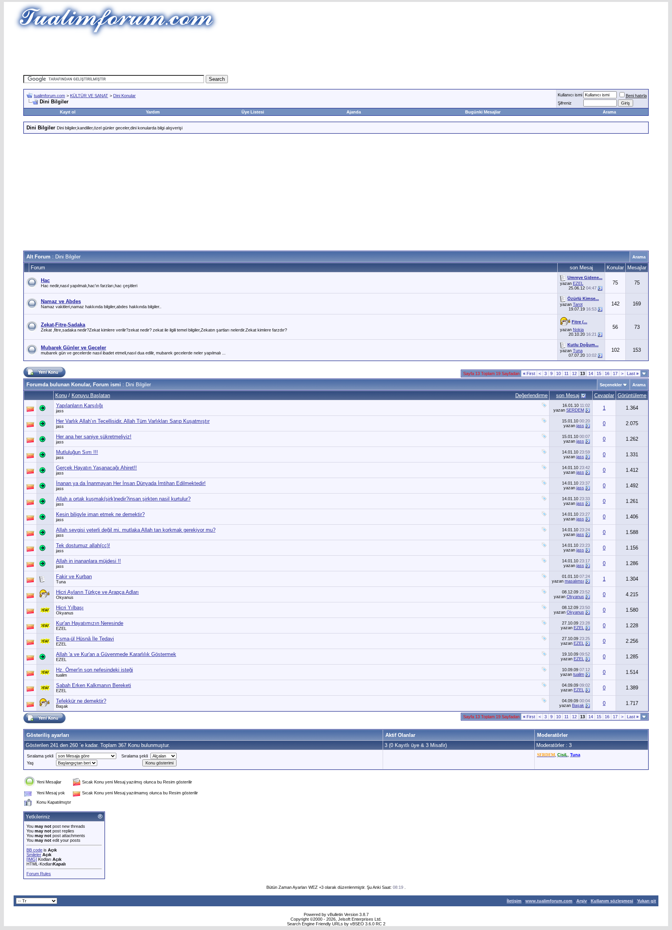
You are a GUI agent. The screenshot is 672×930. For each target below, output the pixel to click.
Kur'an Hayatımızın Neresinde (89, 623)
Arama (609, 112)
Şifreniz (565, 103)
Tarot (578, 304)
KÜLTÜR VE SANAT (89, 95)
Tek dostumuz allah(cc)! (83, 545)
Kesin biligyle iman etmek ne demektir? (100, 514)
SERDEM (575, 410)
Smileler (33, 854)
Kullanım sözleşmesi (612, 901)
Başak (62, 706)
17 (615, 373)
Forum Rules (38, 873)
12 (574, 373)
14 (590, 373)
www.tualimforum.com (548, 901)
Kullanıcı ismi (570, 94)
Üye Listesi (253, 112)
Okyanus (65, 597)
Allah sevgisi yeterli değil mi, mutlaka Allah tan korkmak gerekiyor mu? (135, 530)
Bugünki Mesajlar (482, 112)
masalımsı (574, 581)
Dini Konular (124, 95)
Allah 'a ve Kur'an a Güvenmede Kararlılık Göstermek (116, 654)
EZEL (578, 283)
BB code (34, 850)
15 (599, 373)
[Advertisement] (193, 56)
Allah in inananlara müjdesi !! (88, 561)
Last (633, 373)
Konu (61, 395)
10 (558, 373)
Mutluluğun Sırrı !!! (77, 452)
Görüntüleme (632, 395)
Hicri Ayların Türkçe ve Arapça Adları (97, 592)
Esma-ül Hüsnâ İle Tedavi (85, 639)
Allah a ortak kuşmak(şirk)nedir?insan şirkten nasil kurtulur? (123, 499)
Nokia (578, 329)
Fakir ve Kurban (74, 576)
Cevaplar (604, 395)
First (529, 373)
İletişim (514, 901)
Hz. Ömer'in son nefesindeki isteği (94, 670)
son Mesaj (567, 395)
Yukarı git (646, 901)
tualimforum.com (49, 95)
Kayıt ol (67, 112)
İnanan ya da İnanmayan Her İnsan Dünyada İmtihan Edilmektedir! (131, 483)
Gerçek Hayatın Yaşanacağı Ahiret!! (96, 468)
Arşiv (581, 901)
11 (566, 373)
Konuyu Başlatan (91, 395)
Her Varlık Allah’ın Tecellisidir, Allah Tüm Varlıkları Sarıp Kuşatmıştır (133, 421)
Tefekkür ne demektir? (81, 701)
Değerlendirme (531, 395)
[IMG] (31, 859)
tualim (61, 675)
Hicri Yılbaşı (70, 608)
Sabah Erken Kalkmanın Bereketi (93, 685)
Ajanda (353, 112)
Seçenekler (611, 384)
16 (607, 373)
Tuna (578, 350)
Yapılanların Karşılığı (79, 405)
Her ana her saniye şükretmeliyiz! (93, 437)
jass (60, 410)
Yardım (153, 112)
